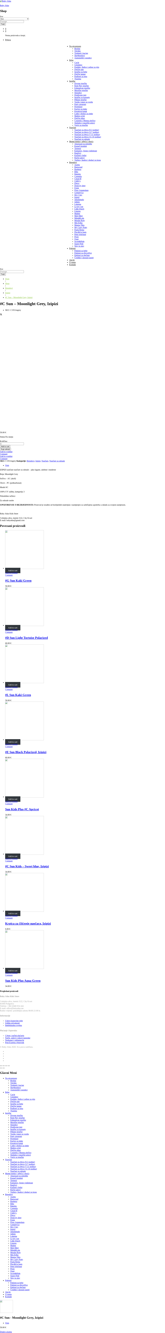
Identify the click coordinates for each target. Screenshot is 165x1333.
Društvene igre (80, 95)
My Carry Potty (80, 227)
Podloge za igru (80, 76)
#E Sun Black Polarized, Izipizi (25, 752)
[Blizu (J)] (1, 1065)
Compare (3, 454)
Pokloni (8, 1280)
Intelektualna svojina (13, 1025)
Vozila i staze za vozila (83, 102)
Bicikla (77, 48)
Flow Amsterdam (81, 190)
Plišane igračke (80, 100)
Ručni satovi (79, 158)
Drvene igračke (80, 83)
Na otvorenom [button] (75, 46)
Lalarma (77, 204)
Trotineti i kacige (81, 53)
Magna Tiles (79, 225)
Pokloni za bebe (80, 251)
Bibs (76, 172)
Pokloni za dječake (82, 255)
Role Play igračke (81, 86)
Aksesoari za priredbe (83, 144)
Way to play (79, 246)
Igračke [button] (72, 81)
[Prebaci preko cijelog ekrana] (6, 1065)
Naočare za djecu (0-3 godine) (86, 130)
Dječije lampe (80, 74)
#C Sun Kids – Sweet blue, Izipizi (27, 866)
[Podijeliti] (4, 1065)
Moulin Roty (79, 220)
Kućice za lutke (80, 109)
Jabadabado (79, 200)
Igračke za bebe (80, 72)
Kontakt (72, 265)
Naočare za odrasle (82, 139)
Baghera (77, 169)
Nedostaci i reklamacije (14, 1040)
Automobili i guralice (83, 58)
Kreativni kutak (80, 111)
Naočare (45, 461)
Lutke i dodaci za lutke (83, 114)
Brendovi (30, 461)
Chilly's (77, 181)
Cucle (76, 62)
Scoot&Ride (79, 241)
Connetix (78, 176)
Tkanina (77, 79)
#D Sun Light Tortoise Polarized (26, 637)
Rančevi (77, 153)
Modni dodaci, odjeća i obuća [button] (81, 141)
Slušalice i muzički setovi (84, 123)
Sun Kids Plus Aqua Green (22, 980)
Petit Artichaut (80, 234)
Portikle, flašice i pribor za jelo (86, 67)
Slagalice (78, 93)
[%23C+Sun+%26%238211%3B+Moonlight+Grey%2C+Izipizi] (1, 315)
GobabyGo (79, 193)
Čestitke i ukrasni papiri (84, 258)
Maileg (77, 213)
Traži (3, 24)
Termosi (77, 148)
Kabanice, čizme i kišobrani (85, 151)
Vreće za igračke (81, 125)
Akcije (72, 260)
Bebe (7, 1092)
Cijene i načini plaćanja (14, 1035)
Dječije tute (79, 69)
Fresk (76, 188)
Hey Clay (78, 195)
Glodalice (78, 65)
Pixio (76, 237)
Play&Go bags (80, 232)
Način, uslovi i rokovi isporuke (17, 1038)
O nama (72, 262)
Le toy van (78, 206)
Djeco (76, 183)
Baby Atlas (4, 5)
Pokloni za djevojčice (83, 253)
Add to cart (5, 446)
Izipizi (76, 197)
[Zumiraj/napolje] (9, 1065)
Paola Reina (79, 230)
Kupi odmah (5, 449)
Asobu (77, 165)
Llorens (77, 211)
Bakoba (77, 174)
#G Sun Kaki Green (18, 580)
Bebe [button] (71, 60)
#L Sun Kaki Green (18, 695)
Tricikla (77, 51)
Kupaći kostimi (80, 146)
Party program (80, 104)
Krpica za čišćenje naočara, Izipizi (28, 923)
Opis (7, 465)
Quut (76, 239)
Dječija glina (79, 118)
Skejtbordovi (79, 55)
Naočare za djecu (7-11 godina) (87, 134)
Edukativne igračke (82, 88)
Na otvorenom (11, 1078)
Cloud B (77, 179)
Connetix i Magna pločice (84, 121)
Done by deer (79, 186)
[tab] (85, 465)
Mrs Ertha (78, 223)
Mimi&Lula (79, 218)
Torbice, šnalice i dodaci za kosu (87, 160)
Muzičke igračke (81, 90)
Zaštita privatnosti (12, 1023)
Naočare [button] (72, 127)
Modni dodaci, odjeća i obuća (17, 1173)
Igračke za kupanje (82, 97)
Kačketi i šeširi (80, 155)
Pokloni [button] (72, 248)
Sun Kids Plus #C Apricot (22, 809)
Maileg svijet (79, 116)
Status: (2, 437)
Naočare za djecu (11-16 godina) (87, 137)
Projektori (78, 107)
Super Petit (78, 244)
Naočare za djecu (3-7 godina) (86, 132)
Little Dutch (79, 209)
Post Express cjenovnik (14, 1042)
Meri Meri (78, 216)
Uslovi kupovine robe (14, 1021)
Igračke (8, 1113)
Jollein (77, 202)
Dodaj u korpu (6, 1332)
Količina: (3, 441)
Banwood (78, 167)
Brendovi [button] (73, 162)
